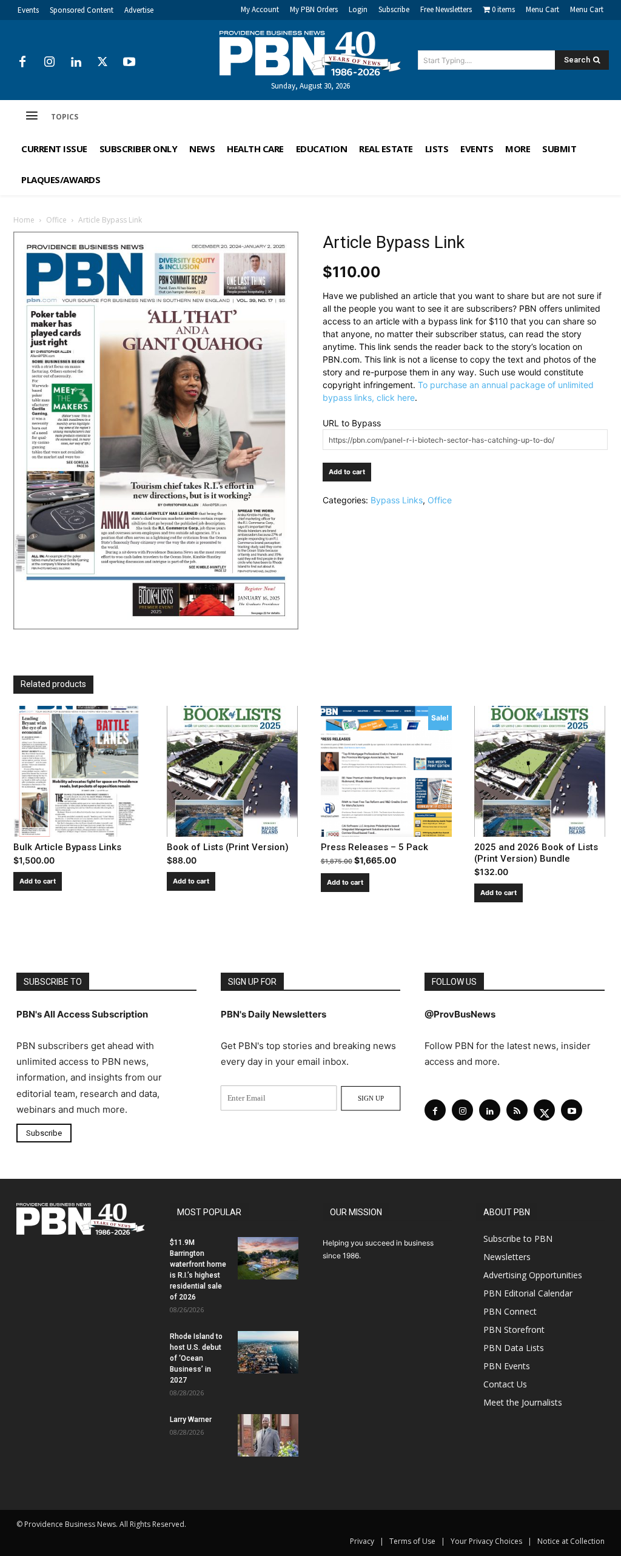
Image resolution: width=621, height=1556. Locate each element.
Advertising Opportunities (532, 1275)
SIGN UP (371, 1098)
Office (56, 220)
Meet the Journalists (522, 1402)
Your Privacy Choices (486, 1541)
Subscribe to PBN (517, 1238)
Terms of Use (412, 1541)
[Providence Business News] (310, 53)
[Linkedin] (75, 62)
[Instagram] (49, 62)
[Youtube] (129, 62)
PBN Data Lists (513, 1347)
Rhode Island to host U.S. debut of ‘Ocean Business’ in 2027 (196, 1358)
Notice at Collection (571, 1541)
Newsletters (507, 1257)
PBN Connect (510, 1311)
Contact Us (505, 1384)
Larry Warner (191, 1419)
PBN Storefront (514, 1329)
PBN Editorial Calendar (527, 1293)
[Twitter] (102, 62)
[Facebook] (22, 62)
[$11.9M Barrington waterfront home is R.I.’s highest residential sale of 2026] (268, 1258)
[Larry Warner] (268, 1435)
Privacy (362, 1541)
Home (24, 220)
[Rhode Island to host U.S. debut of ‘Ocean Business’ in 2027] (268, 1352)
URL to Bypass (352, 423)
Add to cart (347, 472)
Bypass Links (397, 500)
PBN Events (506, 1366)
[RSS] (517, 1110)
